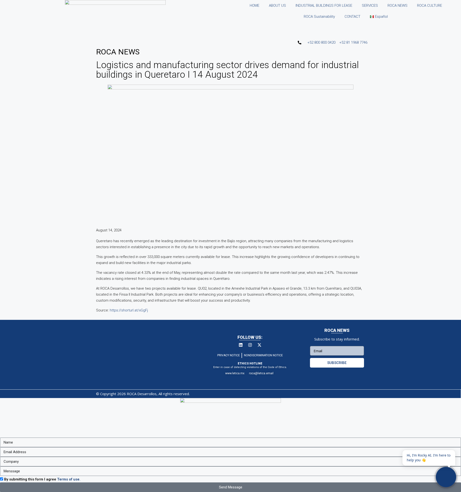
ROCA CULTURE (429, 5)
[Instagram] (250, 345)
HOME (254, 5)
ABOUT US (277, 5)
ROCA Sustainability (319, 16)
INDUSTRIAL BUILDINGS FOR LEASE (324, 5)
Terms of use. (68, 479)
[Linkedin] (241, 345)
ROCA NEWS (397, 5)
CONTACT (352, 16)
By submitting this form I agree (42, 479)
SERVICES (370, 5)
